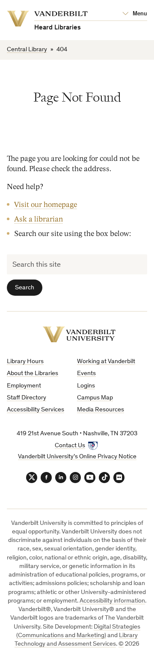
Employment (24, 386)
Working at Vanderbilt (106, 361)
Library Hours (25, 361)
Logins (86, 386)
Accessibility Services (35, 410)
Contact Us (70, 446)
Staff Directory (26, 398)
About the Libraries (32, 373)
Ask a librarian (38, 219)
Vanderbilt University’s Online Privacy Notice (77, 457)
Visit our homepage (45, 204)
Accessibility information (112, 601)
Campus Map (95, 398)
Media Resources (100, 410)
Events (86, 373)
